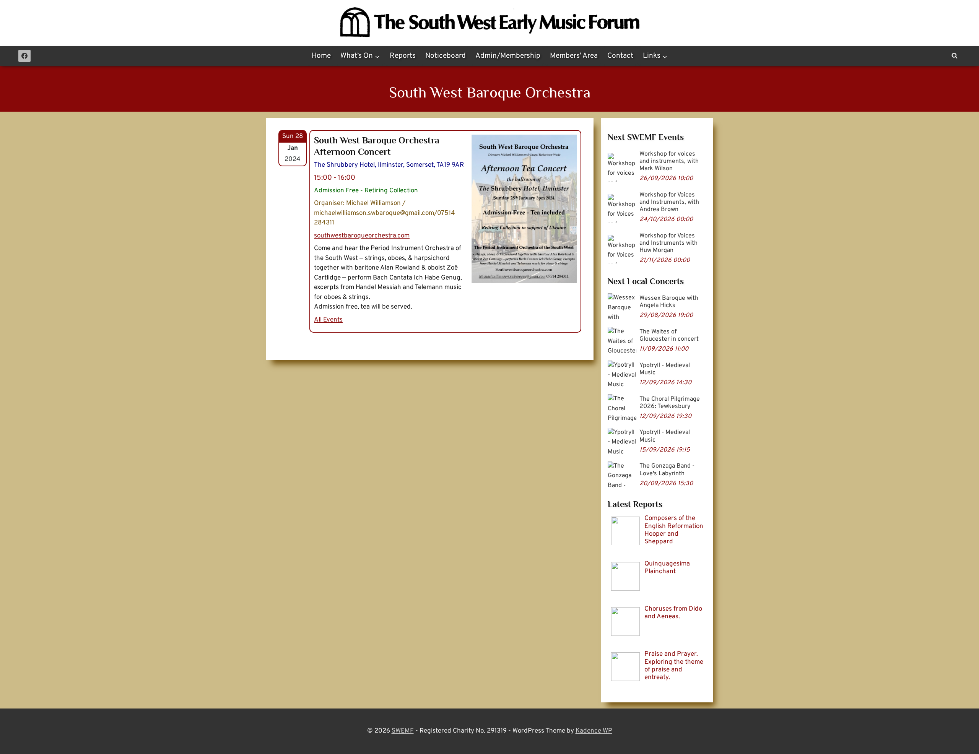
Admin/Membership (507, 55)
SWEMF (403, 731)
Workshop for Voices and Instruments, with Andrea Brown (669, 202)
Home (321, 55)
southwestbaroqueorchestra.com (362, 236)
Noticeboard (445, 55)
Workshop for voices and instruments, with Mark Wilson (669, 161)
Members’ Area (574, 55)
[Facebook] (24, 56)
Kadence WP (594, 731)
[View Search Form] (954, 56)
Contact (620, 55)
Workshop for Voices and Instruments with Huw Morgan (668, 243)
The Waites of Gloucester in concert (669, 335)
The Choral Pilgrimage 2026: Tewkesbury (669, 402)
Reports (403, 55)
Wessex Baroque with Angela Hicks (668, 301)
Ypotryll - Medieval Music (664, 369)
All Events (328, 320)
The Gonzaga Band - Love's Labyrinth (666, 469)
